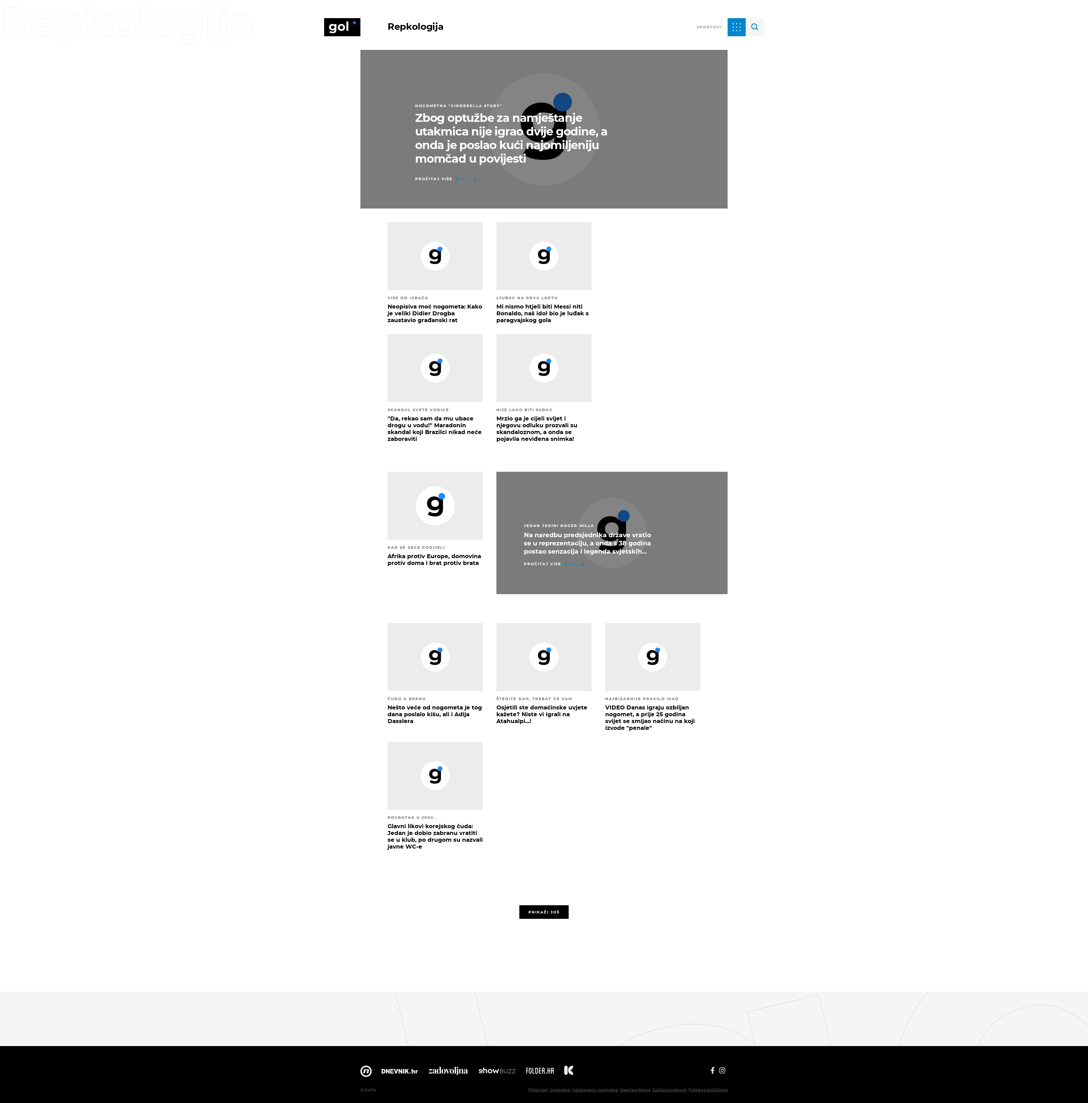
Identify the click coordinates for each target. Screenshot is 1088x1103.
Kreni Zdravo (568, 1071)
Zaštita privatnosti (669, 1090)
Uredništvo (560, 1090)
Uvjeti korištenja (635, 1090)
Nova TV (366, 1071)
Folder (540, 1071)
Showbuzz (497, 1071)
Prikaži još (544, 912)
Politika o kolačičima (708, 1090)
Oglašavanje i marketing (595, 1090)
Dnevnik (400, 1071)
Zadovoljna (448, 1071)
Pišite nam (538, 1090)
